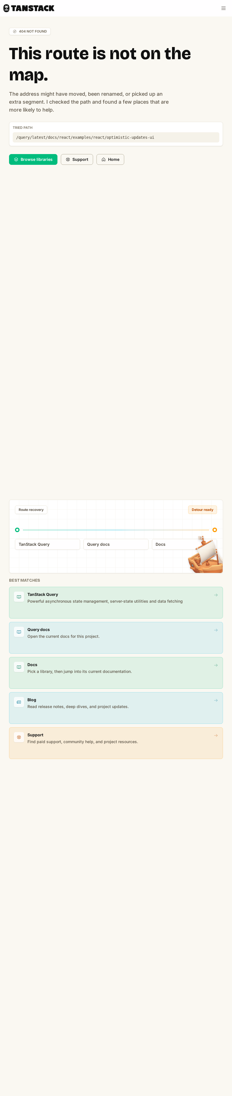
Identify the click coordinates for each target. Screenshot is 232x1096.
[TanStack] (28, 8)
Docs (161, 544)
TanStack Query (34, 544)
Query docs (98, 544)
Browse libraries (37, 159)
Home (113, 159)
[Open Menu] (223, 8)
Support (80, 159)
